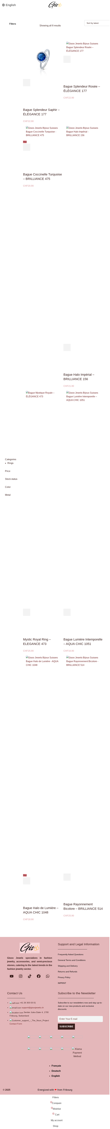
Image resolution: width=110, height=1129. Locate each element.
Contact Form (16, 1024)
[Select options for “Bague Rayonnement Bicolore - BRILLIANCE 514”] (67, 877)
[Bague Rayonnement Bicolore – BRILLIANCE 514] (83, 763)
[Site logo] (55, 5)
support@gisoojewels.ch (33, 1007)
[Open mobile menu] (106, 5)
